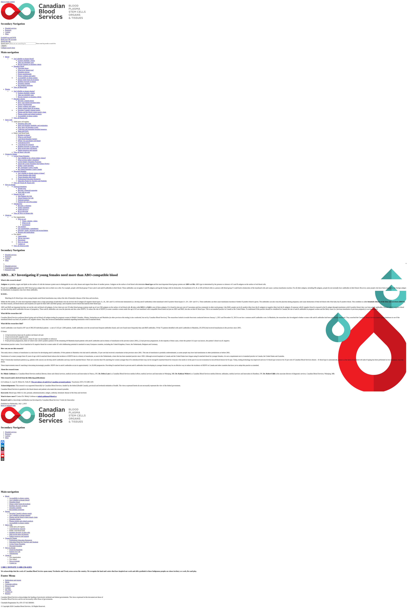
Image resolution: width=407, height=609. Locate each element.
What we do (26, 223)
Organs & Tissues (11, 154)
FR (15, 37)
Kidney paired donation (26, 165)
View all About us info (21, 246)
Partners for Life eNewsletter (27, 202)
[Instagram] (203, 452)
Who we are (22, 219)
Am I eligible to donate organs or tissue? (31, 173)
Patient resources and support (27, 150)
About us (8, 215)
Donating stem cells (24, 123)
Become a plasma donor (26, 101)
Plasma (7, 89)
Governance (26, 225)
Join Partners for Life (25, 196)
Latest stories (22, 236)
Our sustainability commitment (28, 228)
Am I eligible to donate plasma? (24, 91)
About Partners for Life (25, 198)
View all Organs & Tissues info (24, 183)
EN (13, 37)
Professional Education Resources (29, 179)
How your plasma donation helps (29, 102)
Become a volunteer (24, 206)
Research (8, 30)
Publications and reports (13, 580)
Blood (7, 57)
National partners (23, 200)
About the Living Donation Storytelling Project (33, 164)
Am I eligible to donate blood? (24, 59)
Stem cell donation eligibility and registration (33, 125)
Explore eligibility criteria (26, 60)
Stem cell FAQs (23, 131)
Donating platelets (24, 83)
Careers (7, 32)
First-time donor (23, 68)
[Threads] (203, 459)
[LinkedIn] (203, 445)
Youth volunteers (23, 207)
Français (9, 37)
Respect (7, 593)
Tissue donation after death (27, 177)
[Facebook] (203, 442)
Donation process (23, 72)
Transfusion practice (12, 268)
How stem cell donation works (28, 127)
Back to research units (8, 405)
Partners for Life (19, 194)
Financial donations (20, 186)
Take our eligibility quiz (26, 62)
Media (7, 582)
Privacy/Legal (9, 586)
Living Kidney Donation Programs (29, 162)
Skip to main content (8, 2)
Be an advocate (23, 211)
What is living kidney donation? (28, 160)
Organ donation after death (27, 175)
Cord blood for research (26, 144)
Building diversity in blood (27, 81)
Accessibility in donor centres (28, 78)
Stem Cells (8, 120)
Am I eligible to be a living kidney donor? (32, 158)
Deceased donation (20, 171)
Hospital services (10, 28)
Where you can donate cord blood (29, 141)
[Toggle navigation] (406, 263)
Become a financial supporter (27, 190)
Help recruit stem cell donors (27, 148)
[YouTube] (203, 455)
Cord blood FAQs (24, 143)
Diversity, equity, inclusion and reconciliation (33, 230)
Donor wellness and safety (27, 76)
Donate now (22, 188)
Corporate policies (11, 584)
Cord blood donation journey (27, 139)
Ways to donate (10, 185)
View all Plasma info (20, 118)
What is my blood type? (26, 70)
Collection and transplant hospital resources (32, 129)
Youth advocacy (23, 209)
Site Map (8, 590)
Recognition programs (25, 85)
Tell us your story (23, 238)
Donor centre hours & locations (28, 80)
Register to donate (24, 135)
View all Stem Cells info (22, 152)
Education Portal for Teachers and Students (32, 181)
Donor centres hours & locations (28, 108)
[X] (203, 449)
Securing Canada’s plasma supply (29, 110)
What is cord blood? (24, 137)
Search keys (5, 43)
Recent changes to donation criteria (29, 64)
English (3, 37)
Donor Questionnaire (25, 104)
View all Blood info (20, 87)
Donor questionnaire (24, 74)
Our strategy (22, 227)
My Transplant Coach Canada (28, 167)
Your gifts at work (24, 192)
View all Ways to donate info (23, 213)
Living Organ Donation (21, 156)
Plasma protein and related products (30, 114)
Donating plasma (19, 99)
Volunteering (18, 204)
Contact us (21, 244)
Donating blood (19, 66)
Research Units (10, 270)
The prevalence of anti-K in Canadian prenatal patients (51, 382)
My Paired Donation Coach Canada (30, 169)
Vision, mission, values (29, 221)
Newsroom (21, 240)
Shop (7, 34)
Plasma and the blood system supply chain (32, 112)
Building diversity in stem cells (28, 146)
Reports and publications (26, 232)
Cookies (8, 588)
